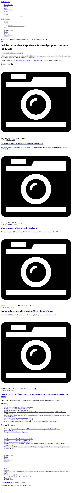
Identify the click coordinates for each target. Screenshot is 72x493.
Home (2, 39)
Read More (31, 57)
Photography (7, 478)
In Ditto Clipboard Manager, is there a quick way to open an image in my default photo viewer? (30, 421)
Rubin (4, 53)
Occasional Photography (11, 475)
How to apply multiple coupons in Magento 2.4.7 (18, 410)
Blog (7, 39)
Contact (6, 461)
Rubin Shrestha (8, 455)
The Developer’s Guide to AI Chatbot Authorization (18, 407)
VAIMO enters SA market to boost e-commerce (22, 143)
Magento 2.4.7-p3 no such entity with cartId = (17, 408)
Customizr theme (26, 485)
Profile (6, 457)
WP (9, 485)
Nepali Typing (8, 460)
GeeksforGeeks (57, 60)
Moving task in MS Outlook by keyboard (19, 228)
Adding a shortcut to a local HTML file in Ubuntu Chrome (27, 311)
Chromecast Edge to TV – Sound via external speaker (19, 420)
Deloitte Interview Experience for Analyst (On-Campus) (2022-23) (24, 60)
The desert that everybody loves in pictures (19, 476)
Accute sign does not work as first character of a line (18, 418)
